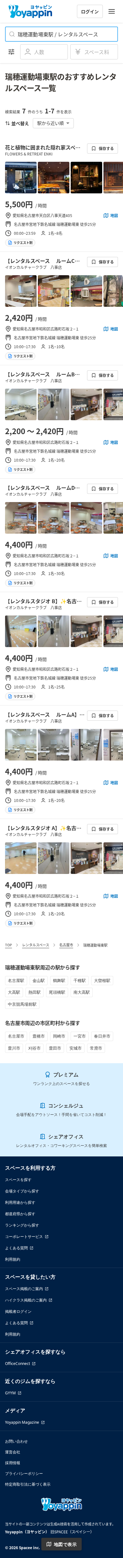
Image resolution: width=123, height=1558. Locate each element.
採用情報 (12, 1462)
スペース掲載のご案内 (24, 1288)
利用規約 (12, 1259)
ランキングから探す (22, 1225)
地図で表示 (65, 1544)
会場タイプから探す (22, 1191)
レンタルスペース (35, 944)
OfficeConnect (17, 1363)
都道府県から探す (20, 1213)
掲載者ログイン (18, 1311)
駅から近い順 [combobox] (50, 123)
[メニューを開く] (111, 11)
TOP (8, 944)
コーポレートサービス (24, 1236)
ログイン (90, 11)
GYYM (10, 1393)
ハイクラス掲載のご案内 (26, 1300)
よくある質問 (16, 1248)
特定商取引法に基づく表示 (27, 1484)
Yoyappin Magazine (22, 1422)
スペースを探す (18, 1179)
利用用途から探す (20, 1202)
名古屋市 (66, 944)
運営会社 (12, 1452)
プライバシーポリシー (24, 1473)
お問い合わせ (16, 1441)
